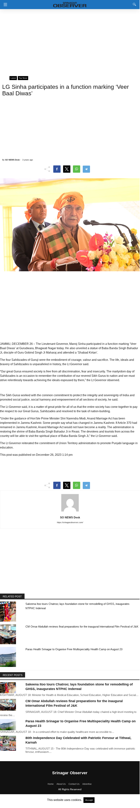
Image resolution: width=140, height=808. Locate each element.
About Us (61, 784)
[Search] (133, 4)
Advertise (87, 784)
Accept (89, 800)
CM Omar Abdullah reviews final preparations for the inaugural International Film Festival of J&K (81, 626)
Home (51, 784)
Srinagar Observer (69, 773)
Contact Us (74, 784)
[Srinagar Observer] (70, 4)
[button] (4, 4)
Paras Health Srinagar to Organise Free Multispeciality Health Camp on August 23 (73, 649)
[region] (70, 41)
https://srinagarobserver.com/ (70, 522)
